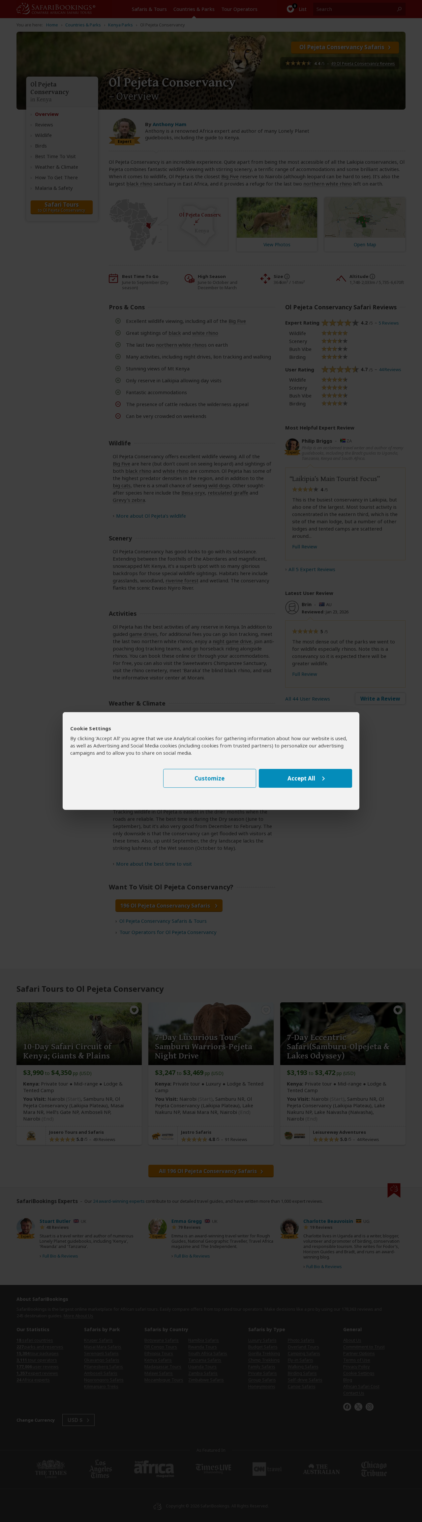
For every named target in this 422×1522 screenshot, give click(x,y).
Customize (210, 778)
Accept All (301, 778)
